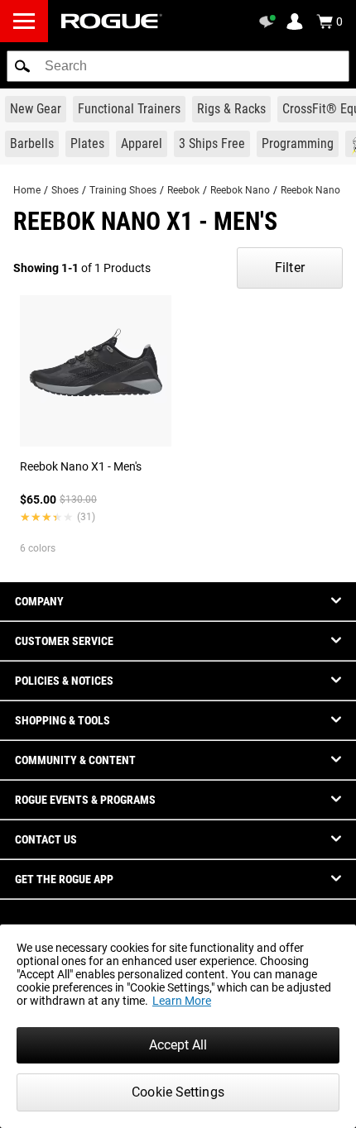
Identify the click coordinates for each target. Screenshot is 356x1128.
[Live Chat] (270, 21)
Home (27, 190)
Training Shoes (122, 190)
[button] (22, 66)
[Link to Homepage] (111, 21)
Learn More (181, 1000)
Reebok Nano (240, 190)
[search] (178, 66)
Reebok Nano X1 (318, 190)
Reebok (183, 190)
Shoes (65, 190)
